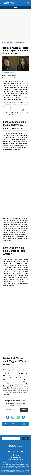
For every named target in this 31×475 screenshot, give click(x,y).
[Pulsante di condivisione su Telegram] (23, 417)
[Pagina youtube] (22, 451)
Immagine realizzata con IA (9, 72)
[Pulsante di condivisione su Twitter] (12, 417)
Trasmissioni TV (19, 42)
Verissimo (16, 429)
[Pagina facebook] (9, 451)
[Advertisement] (15, 24)
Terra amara (11, 429)
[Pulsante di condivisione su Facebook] (7, 417)
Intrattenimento (7, 42)
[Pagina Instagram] (13, 451)
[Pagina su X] (18, 451)
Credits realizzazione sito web (22, 464)
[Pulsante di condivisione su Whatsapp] (18, 417)
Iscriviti (24, 409)
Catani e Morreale (16, 462)
